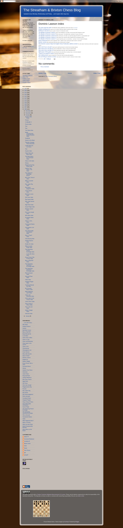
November (28, 113)
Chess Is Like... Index (29, 221)
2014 (25, 92)
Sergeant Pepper (27, 400)
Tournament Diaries (27, 417)
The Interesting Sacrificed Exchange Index (29, 265)
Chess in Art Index (29, 161)
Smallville (27, 138)
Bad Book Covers (27, 330)
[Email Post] (54, 58)
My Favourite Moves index (29, 289)
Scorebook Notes (27, 398)
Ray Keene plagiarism (28, 394)
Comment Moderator (29, 439)
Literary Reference (27, 377)
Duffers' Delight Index (29, 311)
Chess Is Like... (26, 339)
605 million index (29, 215)
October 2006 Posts (28, 117)
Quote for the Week (30, 140)
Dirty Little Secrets (27, 354)
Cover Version (26, 352)
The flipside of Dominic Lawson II (47, 34)
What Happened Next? (28, 420)
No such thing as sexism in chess (47, 56)
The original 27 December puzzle (28, 174)
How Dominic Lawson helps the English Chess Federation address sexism (58, 43)
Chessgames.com (27, 350)
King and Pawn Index (28, 277)
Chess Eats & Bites (27, 337)
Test (26, 126)
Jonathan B (27, 441)
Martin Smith (27, 443)
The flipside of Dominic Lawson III (47, 35)
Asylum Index (28, 151)
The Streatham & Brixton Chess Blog (52, 10)
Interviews (25, 372)
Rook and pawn (26, 396)
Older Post (96, 73)
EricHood (66, 521)
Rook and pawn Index (29, 273)
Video (24, 418)
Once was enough (27, 385)
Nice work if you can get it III (46, 50)
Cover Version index (28, 191)
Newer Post (42, 73)
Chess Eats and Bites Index (29, 154)
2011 (25, 98)
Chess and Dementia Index (29, 295)
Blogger (77, 521)
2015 (25, 90)
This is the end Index (28, 307)
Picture (27, 120)
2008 (25, 105)
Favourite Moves (27, 366)
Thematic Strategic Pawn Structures (29, 143)
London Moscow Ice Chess (29, 146)
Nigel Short (25, 381)
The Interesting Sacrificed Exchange (28, 412)
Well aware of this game (45, 52)
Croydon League (26, 82)
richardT (26, 455)
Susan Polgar (26, 406)
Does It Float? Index (28, 236)
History (27, 163)
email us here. (81, 496)
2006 (25, 109)
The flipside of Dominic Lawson (47, 32)
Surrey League (26, 80)
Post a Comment (45, 66)
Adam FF (26, 436)
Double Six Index (29, 244)
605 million (25, 324)
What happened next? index (29, 292)
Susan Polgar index (30, 206)
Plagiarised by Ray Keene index (29, 165)
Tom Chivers (27, 450)
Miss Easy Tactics (27, 379)
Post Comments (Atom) (51, 76)
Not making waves (43, 55)
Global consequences (44, 29)
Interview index (28, 313)
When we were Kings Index (28, 247)
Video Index (28, 279)
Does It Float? (26, 355)
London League (26, 78)
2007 (25, 107)
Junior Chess (26, 373)
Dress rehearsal (43, 40)
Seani (25, 448)
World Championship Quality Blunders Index (29, 134)
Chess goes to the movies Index (29, 299)
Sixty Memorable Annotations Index (29, 232)
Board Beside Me (27, 334)
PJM (25, 445)
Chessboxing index (29, 238)
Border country (42, 42)
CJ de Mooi (25, 335)
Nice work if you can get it (45, 47)
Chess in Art (26, 346)
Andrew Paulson (26, 326)
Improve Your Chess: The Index (28, 169)
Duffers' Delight (26, 361)
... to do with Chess (27, 322)
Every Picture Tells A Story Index (29, 258)
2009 (25, 103)
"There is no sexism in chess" (46, 53)
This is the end (26, 415)
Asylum (24, 328)
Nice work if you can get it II (46, 48)
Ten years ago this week (45, 27)
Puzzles (25, 388)
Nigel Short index (29, 204)
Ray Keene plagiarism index (29, 188)
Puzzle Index (28, 124)
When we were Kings (28, 424)
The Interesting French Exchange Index (29, 250)
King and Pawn (26, 375)
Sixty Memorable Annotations (27, 404)
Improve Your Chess (27, 370)
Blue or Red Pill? (27, 332)
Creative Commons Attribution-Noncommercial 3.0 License (51, 494)
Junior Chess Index (30, 301)
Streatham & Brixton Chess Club (27, 76)
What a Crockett (26, 422)
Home (70, 73)
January (28, 316)
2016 (25, 88)
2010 (25, 101)
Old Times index (29, 197)
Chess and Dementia (28, 341)
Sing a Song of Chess (28, 402)
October (28, 115)
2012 (25, 96)
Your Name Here (29, 130)
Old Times (25, 383)
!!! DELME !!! (28, 122)
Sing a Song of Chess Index (29, 304)
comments (75, 27)
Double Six (25, 359)
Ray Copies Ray (26, 390)
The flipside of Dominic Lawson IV (47, 37)
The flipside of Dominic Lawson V (47, 39)
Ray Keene (25, 392)
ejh (25, 452)
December (28, 110)
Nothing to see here (44, 30)
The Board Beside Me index (29, 285)
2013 (25, 94)
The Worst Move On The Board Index (29, 158)
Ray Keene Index (29, 199)
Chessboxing (26, 348)
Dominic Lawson (27, 357)
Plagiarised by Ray (27, 387)
